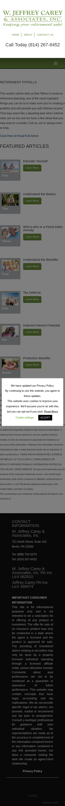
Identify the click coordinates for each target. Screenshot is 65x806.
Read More (51, 411)
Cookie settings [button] (25, 417)
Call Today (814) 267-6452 (32, 44)
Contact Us (45, 34)
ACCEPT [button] (45, 417)
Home (15, 34)
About (28, 34)
